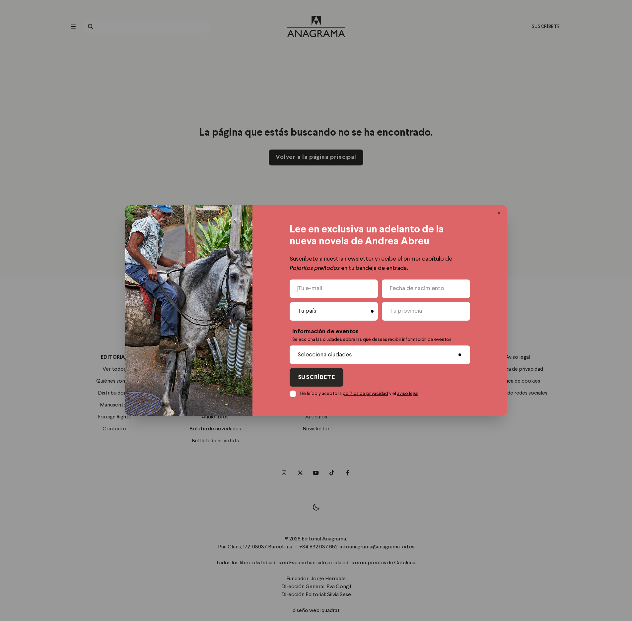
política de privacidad (365, 393)
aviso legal (407, 393)
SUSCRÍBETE (316, 377)
